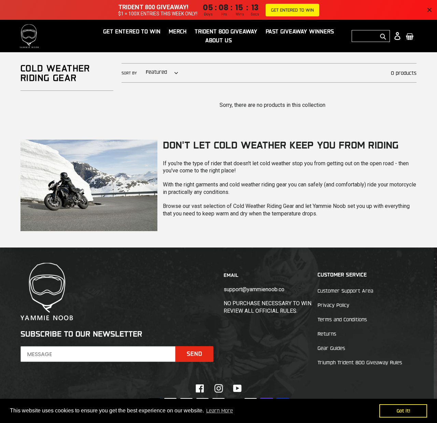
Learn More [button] (219, 410)
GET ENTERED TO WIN (292, 10)
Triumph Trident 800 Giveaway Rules (360, 362)
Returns (327, 334)
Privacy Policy (333, 305)
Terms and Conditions (342, 319)
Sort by (129, 73)
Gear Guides (331, 348)
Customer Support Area (345, 291)
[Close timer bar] (429, 10)
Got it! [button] (403, 410)
